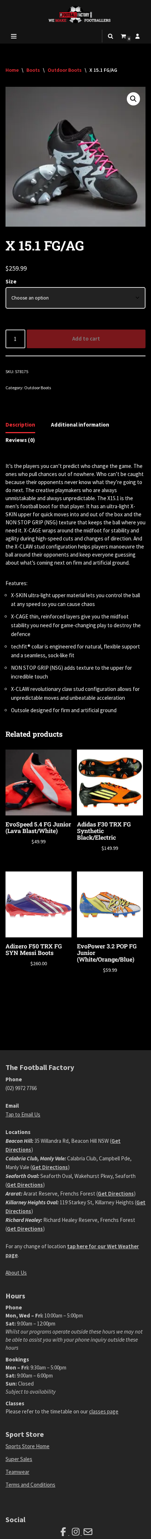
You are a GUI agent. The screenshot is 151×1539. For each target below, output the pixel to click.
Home (12, 70)
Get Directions (50, 1167)
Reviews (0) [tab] (20, 439)
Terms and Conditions (30, 1484)
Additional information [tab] (80, 424)
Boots (33, 70)
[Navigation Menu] (13, 36)
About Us (16, 1272)
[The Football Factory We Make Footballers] (75, 14)
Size (10, 281)
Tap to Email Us (22, 1114)
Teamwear (17, 1471)
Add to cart (86, 338)
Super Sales (18, 1459)
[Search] (110, 36)
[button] (133, 98)
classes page (103, 1411)
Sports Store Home (27, 1446)
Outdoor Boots (65, 70)
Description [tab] (20, 424)
